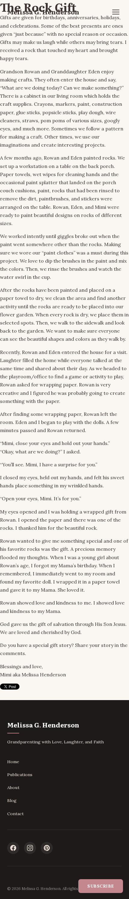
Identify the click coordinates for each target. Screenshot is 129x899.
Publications (19, 774)
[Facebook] (13, 848)
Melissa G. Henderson (43, 12)
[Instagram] (30, 848)
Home (13, 761)
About (13, 787)
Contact (15, 813)
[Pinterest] (47, 848)
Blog (11, 800)
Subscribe (100, 886)
